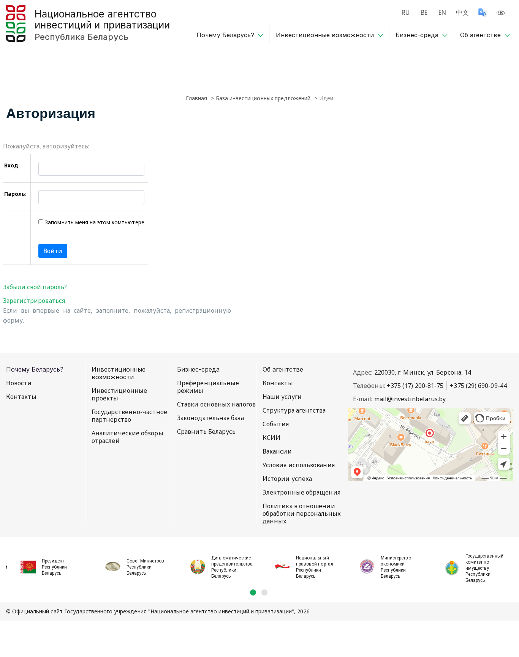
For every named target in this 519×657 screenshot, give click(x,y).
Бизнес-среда (417, 35)
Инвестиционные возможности (325, 35)
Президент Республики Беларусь (54, 567)
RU (406, 12)
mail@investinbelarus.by (410, 399)
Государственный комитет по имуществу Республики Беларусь (484, 568)
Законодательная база (210, 418)
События (276, 424)
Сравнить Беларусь (206, 431)
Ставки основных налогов (216, 404)
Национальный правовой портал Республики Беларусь (314, 567)
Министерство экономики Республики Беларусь (396, 567)
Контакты (21, 396)
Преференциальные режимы (208, 387)
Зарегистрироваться (34, 300)
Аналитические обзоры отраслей (127, 437)
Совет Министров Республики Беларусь (145, 567)
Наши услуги (282, 396)
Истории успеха (287, 478)
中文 (462, 12)
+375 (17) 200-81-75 (415, 385)
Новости (19, 383)
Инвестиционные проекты (119, 394)
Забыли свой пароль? (35, 287)
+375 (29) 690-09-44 (478, 385)
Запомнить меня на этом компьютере (93, 222)
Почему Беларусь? (225, 35)
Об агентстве (480, 35)
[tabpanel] (48, 563)
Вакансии (277, 451)
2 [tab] (264, 592)
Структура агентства (294, 410)
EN (442, 12)
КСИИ (271, 437)
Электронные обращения (301, 492)
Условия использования (299, 465)
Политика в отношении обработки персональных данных (302, 513)
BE (424, 12)
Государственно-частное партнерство (129, 416)
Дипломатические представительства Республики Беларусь (232, 567)
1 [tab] (253, 592)
